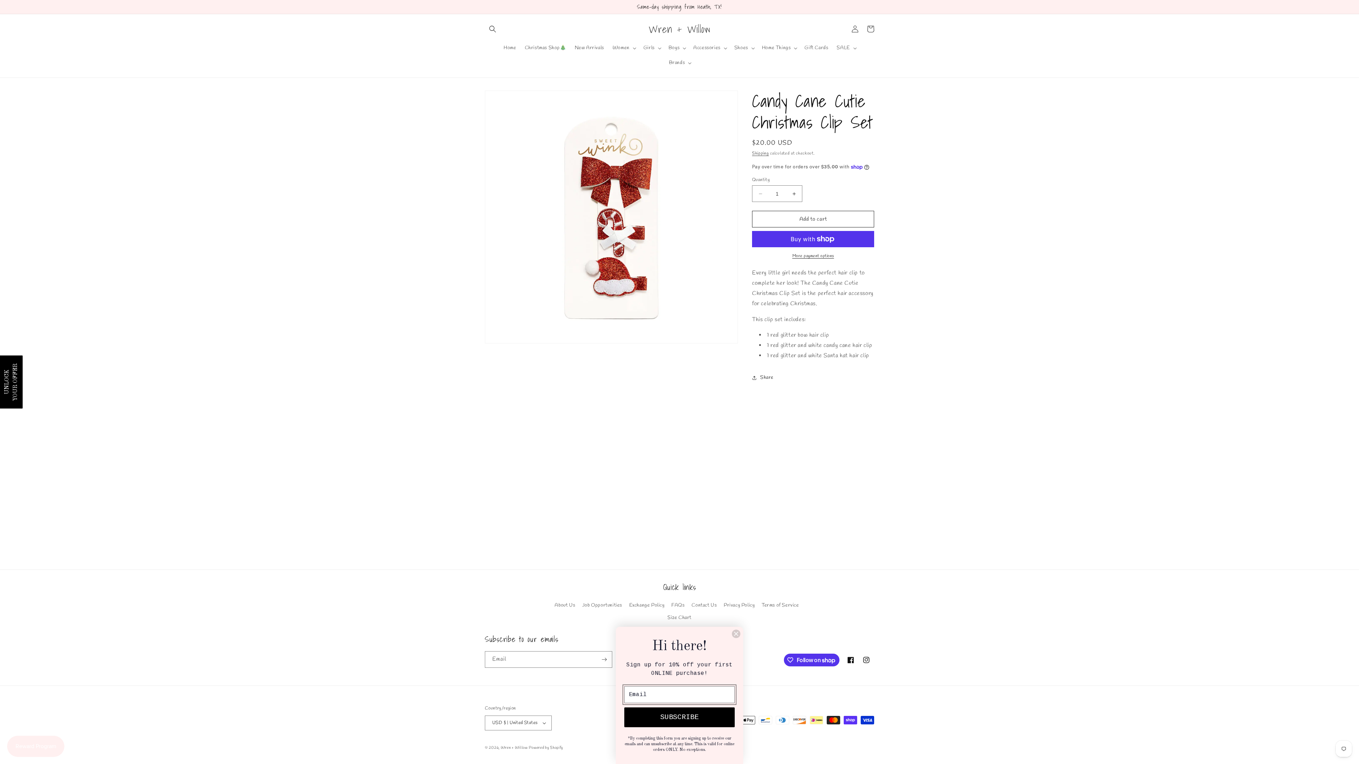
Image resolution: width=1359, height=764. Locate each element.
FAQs (677, 605)
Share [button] (767, 377)
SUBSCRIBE (679, 717)
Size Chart (679, 617)
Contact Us (704, 605)
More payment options (813, 256)
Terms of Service (780, 605)
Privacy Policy (739, 605)
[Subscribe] (604, 659)
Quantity (761, 180)
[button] (492, 29)
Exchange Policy (647, 605)
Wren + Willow (514, 747)
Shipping (760, 153)
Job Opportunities (602, 605)
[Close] (736, 634)
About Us (565, 605)
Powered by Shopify (546, 747)
